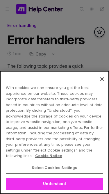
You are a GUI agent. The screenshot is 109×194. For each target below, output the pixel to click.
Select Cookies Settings (55, 167)
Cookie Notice (48, 155)
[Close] (102, 79)
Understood (54, 183)
